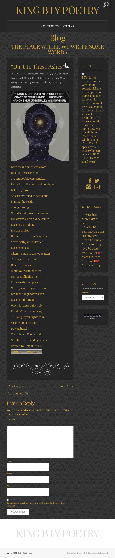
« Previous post (15, 386)
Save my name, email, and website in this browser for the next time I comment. (36, 504)
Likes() (18, 351)
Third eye (45, 82)
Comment (11, 419)
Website (10, 486)
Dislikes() (33, 351)
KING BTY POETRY (57, 10)
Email (10, 473)
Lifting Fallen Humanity (48, 78)
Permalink (16, 86)
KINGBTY (26, 78)
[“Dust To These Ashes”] (40, 126)
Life (34, 78)
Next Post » (66, 386)
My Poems (68, 26)
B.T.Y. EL (18, 73)
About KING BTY (50, 26)
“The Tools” (89, 227)
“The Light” (90, 261)
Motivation (23, 82)
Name (10, 461)
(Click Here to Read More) (90, 159)
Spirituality (34, 82)
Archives (85, 292)
